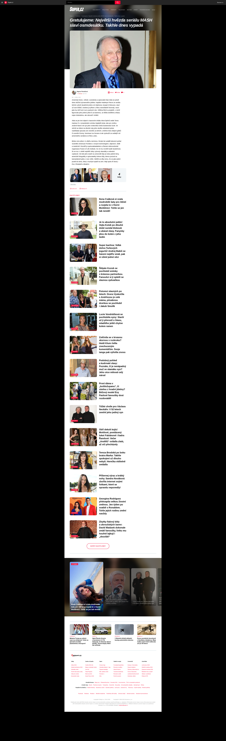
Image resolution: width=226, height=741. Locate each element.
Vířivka (142, 685)
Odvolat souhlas (131, 693)
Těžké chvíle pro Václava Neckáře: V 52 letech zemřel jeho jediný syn (112, 409)
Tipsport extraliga (103, 669)
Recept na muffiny (118, 667)
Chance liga (102, 665)
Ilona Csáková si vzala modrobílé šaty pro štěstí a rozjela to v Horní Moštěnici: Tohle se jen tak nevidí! (112, 205)
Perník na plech (117, 676)
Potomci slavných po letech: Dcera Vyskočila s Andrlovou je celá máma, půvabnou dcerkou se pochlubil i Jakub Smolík (111, 298)
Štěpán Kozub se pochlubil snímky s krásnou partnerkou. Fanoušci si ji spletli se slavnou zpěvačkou (111, 274)
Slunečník (111, 685)
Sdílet (118, 92)
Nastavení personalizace (142, 693)
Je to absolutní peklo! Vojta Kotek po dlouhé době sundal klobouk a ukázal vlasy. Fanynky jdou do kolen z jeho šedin (111, 229)
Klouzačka (117, 685)
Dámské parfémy (109, 687)
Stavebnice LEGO (100, 687)
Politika (105, 10)
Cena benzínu (121, 682)
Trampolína (105, 685)
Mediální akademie (100, 693)
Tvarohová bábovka (118, 671)
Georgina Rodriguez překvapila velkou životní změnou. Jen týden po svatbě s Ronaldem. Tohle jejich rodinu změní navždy (112, 506)
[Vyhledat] (117, 2)
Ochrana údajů (121, 693)
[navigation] (2, 2)
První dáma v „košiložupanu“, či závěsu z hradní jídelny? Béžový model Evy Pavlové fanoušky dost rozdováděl (112, 391)
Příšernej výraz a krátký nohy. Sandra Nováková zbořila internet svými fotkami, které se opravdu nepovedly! (112, 481)
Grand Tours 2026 (89, 676)
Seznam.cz (220, 2)
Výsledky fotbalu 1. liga (104, 667)
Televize (121, 10)
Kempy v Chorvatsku (133, 665)
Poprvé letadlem (132, 667)
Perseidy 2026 (113, 682)
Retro (129, 10)
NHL (100, 676)
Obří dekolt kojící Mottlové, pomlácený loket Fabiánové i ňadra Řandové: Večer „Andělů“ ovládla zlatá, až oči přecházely (111, 437)
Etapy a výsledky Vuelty (91, 667)
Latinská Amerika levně (133, 674)
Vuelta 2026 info (89, 665)
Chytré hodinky (137, 687)
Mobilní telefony (91, 687)
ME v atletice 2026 (103, 671)
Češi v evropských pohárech (133, 682)
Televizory (130, 687)
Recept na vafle (117, 674)
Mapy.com (97, 682)
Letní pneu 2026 (146, 665)
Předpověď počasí (105, 682)
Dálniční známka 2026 (147, 667)
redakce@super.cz (123, 705)
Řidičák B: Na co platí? (147, 671)
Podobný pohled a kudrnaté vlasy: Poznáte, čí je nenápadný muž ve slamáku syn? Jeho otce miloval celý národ (112, 368)
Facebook (80, 693)
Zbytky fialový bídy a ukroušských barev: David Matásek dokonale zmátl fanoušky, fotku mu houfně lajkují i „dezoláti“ (112, 529)
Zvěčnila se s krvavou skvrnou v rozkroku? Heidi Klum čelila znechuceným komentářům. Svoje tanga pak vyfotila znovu (112, 345)
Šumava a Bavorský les (133, 669)
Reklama (86, 693)
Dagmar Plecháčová (82, 91)
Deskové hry (124, 687)
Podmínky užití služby (111, 693)
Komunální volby (75, 676)
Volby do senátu (75, 674)
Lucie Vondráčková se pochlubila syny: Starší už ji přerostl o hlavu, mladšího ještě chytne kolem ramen (111, 320)
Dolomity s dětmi (132, 676)
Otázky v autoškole (146, 674)
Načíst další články (98, 546)
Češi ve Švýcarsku (132, 671)
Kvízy (136, 10)
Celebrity (96, 10)
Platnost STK (145, 676)
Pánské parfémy (146, 687)
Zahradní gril (137, 685)
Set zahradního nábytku (127, 685)
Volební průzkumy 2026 (76, 667)
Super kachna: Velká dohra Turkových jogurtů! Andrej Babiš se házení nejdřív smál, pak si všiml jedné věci (112, 251)
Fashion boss (145, 10)
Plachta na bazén (97, 685)
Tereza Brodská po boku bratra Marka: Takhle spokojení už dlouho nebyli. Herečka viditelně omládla (112, 458)
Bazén (90, 685)
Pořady (113, 10)
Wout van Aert (88, 674)
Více (153, 10)
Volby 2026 (74, 665)
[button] (113, 59)
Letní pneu (117, 687)
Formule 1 (101, 674)
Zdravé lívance (117, 669)
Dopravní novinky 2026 (147, 669)
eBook (112, 92)
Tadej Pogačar (88, 671)
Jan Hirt (87, 669)
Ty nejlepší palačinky (119, 665)
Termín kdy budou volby (77, 671)
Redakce (92, 693)
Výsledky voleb (74, 669)
